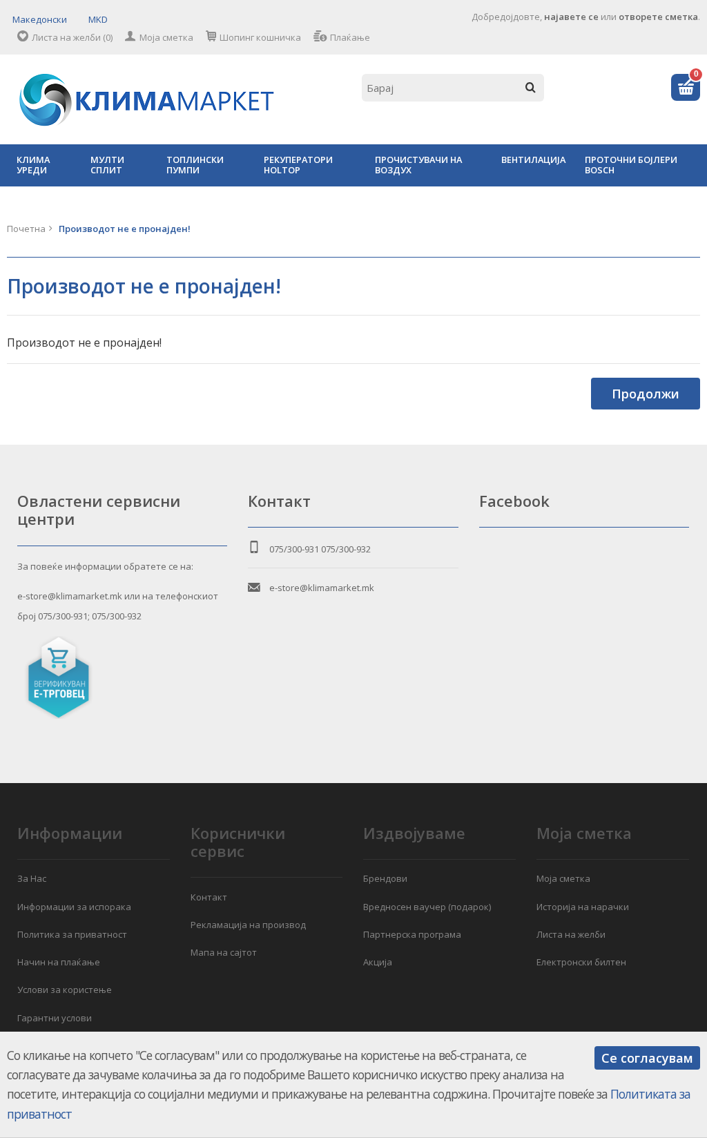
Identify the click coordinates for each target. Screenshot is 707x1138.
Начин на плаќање (58, 962)
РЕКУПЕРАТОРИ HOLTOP (298, 164)
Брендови (385, 878)
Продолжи (645, 393)
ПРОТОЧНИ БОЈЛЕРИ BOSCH (631, 164)
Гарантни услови (54, 1018)
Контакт (209, 897)
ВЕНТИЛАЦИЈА (533, 159)
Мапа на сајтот (224, 952)
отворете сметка (658, 16)
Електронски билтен (581, 962)
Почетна (26, 228)
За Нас (31, 878)
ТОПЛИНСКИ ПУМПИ (195, 164)
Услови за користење (64, 989)
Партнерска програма (412, 934)
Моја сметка (166, 37)
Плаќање (350, 37)
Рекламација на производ (248, 924)
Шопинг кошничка (260, 37)
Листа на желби (571, 934)
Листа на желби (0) (72, 37)
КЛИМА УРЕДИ (33, 164)
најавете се (571, 16)
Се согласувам (647, 1058)
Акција (377, 962)
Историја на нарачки (582, 906)
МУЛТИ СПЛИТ (107, 164)
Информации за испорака (74, 906)
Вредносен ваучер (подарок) (427, 906)
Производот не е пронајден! (125, 228)
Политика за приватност (72, 934)
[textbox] (453, 88)
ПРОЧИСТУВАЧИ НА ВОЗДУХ (418, 164)
